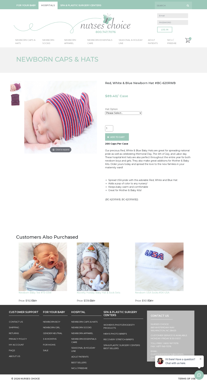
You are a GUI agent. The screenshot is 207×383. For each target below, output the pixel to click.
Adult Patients (153, 41)
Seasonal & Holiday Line (131, 41)
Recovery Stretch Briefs (119, 339)
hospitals (48, 5)
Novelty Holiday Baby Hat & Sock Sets (98, 292)
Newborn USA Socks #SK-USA (152, 292)
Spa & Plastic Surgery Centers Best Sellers (122, 347)
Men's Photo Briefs (115, 333)
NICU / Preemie (171, 41)
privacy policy (18, 339)
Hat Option (111, 109)
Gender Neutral (52, 333)
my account (16, 344)
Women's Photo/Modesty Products (119, 326)
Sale (45, 350)
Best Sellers (79, 362)
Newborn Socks (48, 41)
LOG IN (164, 29)
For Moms (49, 344)
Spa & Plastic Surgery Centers (80, 5)
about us (14, 356)
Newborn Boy (51, 321)
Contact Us (16, 321)
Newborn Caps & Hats (25, 41)
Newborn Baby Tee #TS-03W (35, 292)
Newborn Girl (51, 327)
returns (14, 333)
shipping (14, 327)
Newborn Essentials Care (99, 41)
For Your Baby (26, 5)
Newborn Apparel (70, 41)
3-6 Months (50, 339)
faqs (12, 350)
